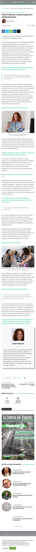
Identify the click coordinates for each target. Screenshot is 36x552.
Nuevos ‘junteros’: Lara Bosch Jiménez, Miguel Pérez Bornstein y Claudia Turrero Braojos (9, 386)
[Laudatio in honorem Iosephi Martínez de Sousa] (6, 472)
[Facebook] (3, 31)
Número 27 (8, 8)
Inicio (3, 8)
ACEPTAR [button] (12, 548)
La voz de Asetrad (7, 12)
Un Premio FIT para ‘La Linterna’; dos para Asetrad (23, 507)
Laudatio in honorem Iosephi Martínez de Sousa (21, 472)
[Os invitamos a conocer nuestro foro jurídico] (6, 518)
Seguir (18, 397)
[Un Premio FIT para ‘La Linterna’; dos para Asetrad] (6, 507)
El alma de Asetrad (19, 12)
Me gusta (7, 397)
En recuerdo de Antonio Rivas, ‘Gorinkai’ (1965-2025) (22, 484)
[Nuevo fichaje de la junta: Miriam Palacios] (6, 495)
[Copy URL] (18, 31)
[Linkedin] (15, 31)
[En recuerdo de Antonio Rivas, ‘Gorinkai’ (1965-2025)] (6, 483)
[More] (24, 378)
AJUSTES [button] (5, 548)
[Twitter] (7, 31)
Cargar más (17, 526)
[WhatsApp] (11, 31)
